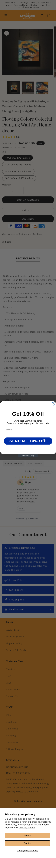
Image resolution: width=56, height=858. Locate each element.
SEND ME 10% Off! (28, 441)
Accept (27, 835)
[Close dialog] (53, 403)
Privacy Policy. (27, 827)
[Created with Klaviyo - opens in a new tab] (28, 455)
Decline (27, 843)
